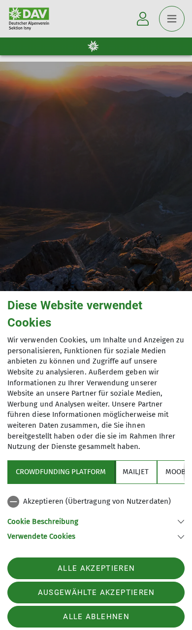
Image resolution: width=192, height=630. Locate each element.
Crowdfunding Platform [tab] (61, 471)
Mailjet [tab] (136, 471)
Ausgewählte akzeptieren (96, 592)
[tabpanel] (96, 517)
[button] (96, 520)
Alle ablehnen (96, 616)
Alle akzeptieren (96, 568)
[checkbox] (96, 502)
